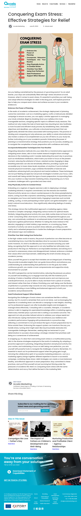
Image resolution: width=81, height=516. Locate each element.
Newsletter (71, 4)
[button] (64, 4)
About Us (45, 4)
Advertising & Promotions (45, 497)
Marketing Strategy (55, 498)
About (36, 498)
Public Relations (55, 502)
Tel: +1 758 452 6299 (71, 499)
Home (36, 494)
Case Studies (36, 502)
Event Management (55, 494)
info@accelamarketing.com (69, 501)
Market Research (45, 501)
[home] (10, 5)
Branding (45, 494)
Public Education (45, 503)
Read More (11, 444)
